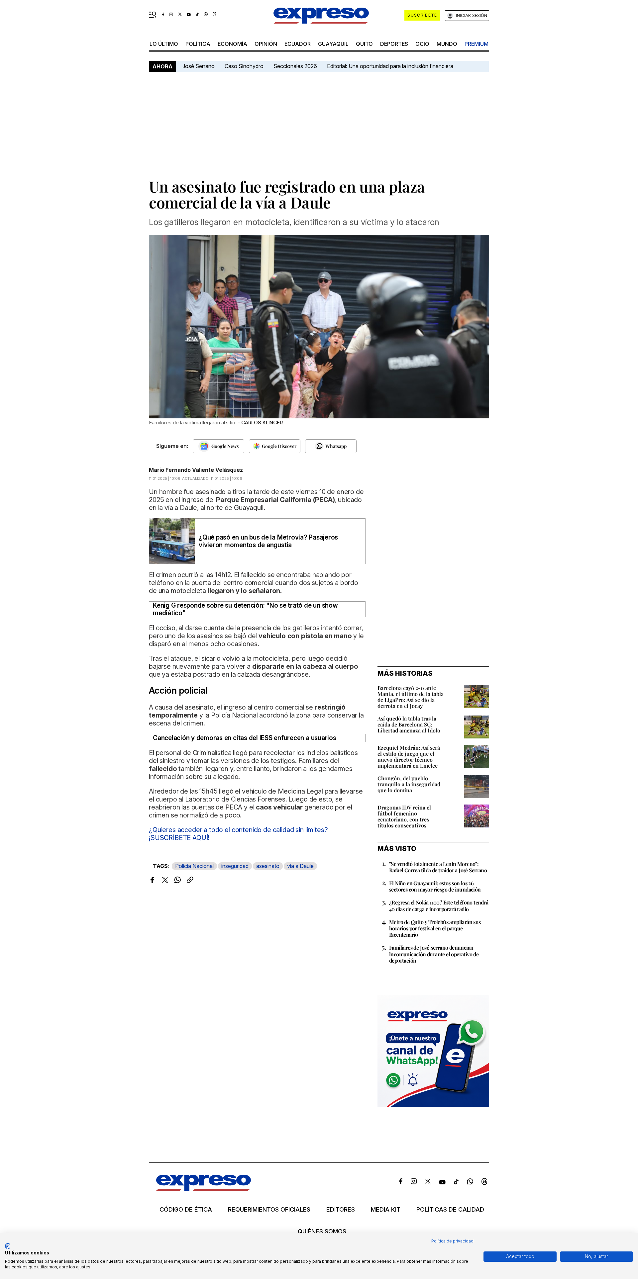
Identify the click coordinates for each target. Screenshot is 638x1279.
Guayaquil (333, 44)
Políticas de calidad (450, 1210)
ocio (422, 44)
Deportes (394, 44)
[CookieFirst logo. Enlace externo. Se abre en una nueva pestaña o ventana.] (7, 1246)
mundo (447, 44)
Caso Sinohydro (244, 66)
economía (232, 44)
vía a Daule (300, 866)
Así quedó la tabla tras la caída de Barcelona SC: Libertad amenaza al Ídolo (408, 724)
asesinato (267, 866)
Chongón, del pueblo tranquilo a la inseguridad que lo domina (408, 784)
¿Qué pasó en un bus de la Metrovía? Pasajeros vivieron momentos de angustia (268, 541)
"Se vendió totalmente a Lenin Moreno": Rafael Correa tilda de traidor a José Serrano (438, 867)
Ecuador (297, 44)
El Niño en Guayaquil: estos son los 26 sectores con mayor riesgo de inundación (435, 886)
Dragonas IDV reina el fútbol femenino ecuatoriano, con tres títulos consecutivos (404, 816)
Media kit (385, 1210)
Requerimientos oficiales (269, 1210)
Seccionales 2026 (295, 66)
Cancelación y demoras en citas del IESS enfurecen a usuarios (244, 738)
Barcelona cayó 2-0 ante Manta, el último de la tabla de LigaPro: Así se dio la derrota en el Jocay (410, 696)
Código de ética (186, 1210)
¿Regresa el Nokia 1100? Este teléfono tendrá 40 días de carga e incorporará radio (438, 905)
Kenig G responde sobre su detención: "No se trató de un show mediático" (245, 609)
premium (476, 44)
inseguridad (235, 866)
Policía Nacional (194, 866)
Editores (340, 1210)
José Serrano (198, 66)
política (197, 44)
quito (364, 44)
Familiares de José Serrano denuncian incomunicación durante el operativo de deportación (433, 954)
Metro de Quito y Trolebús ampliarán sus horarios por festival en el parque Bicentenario (435, 928)
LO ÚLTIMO (164, 44)
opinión (266, 44)
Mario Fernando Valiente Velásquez (196, 469)
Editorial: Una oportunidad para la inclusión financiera (391, 66)
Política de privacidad (452, 1240)
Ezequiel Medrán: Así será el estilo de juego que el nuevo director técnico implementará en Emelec (408, 756)
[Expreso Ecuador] (203, 1188)
